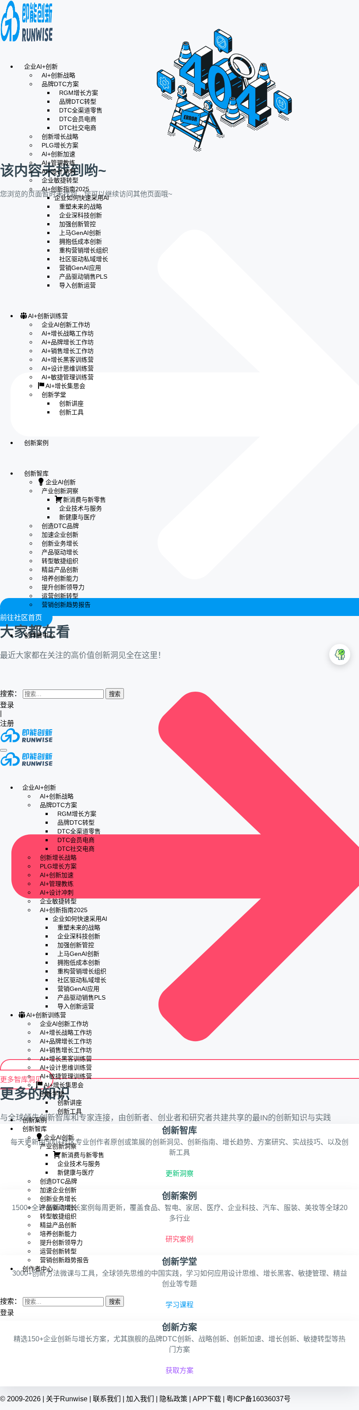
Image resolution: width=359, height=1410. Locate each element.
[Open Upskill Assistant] (339, 654)
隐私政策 (173, 1399)
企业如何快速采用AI (81, 197)
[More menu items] (2, 661)
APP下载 (207, 1399)
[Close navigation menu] (2, 771)
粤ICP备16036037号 (258, 1399)
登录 (7, 705)
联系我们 (107, 1399)
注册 (8, 723)
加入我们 (140, 1399)
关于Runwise (67, 1399)
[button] (2, 675)
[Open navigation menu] (3, 750)
